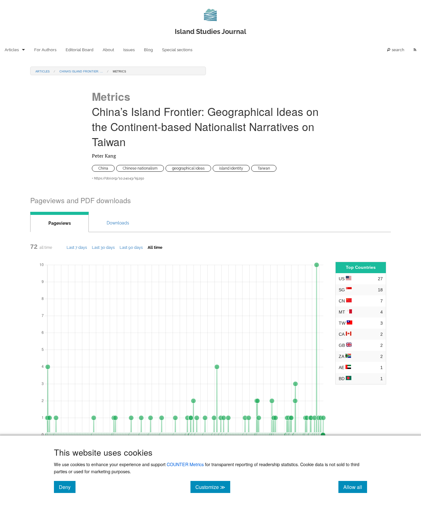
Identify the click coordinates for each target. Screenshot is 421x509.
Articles (12, 49)
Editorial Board (79, 49)
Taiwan (264, 168)
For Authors (45, 49)
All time (155, 247)
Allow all (355, 487)
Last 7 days (77, 247)
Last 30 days (103, 247)
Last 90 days (131, 247)
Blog (148, 49)
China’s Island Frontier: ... (81, 71)
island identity (231, 168)
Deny (67, 487)
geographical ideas (188, 168)
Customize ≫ (212, 487)
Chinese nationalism (140, 168)
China (103, 168)
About (108, 49)
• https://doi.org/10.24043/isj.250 (118, 178)
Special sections (177, 49)
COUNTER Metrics (185, 464)
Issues (129, 49)
